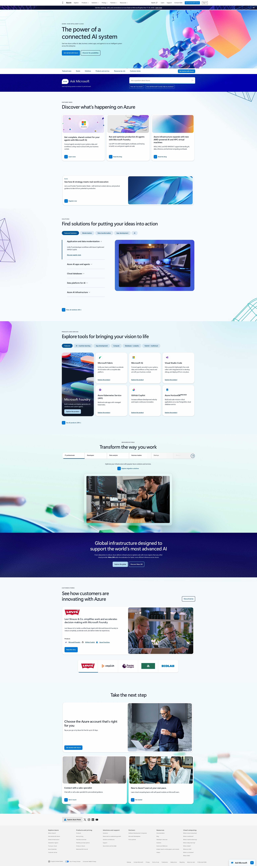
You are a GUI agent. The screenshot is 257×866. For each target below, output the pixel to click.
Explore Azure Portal (74, 820)
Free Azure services (81, 839)
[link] (66, 72)
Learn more (158, 8)
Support (169, 3)
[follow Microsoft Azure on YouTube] (97, 819)
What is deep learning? (189, 842)
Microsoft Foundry (74, 642)
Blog (158, 836)
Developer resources (162, 839)
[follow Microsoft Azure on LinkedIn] (93, 819)
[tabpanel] (128, 271)
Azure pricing (79, 836)
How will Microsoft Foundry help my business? (160, 86)
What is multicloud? (188, 836)
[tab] (70, 233)
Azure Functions (104, 642)
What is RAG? (186, 855)
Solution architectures (108, 839)
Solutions (94, 3)
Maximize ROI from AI (82, 849)
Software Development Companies (137, 833)
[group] (128, 630)
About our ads (191, 862)
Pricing (104, 3)
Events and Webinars (162, 846)
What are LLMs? (187, 849)
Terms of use (155, 862)
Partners (113, 3)
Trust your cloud (52, 846)
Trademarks (165, 862)
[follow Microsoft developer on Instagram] (89, 819)
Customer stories (52, 852)
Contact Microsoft (138, 862)
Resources (123, 3)
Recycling (182, 862)
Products (84, 3)
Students (159, 842)
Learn (162, 3)
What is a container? (188, 852)
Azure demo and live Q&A (109, 846)
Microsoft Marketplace (134, 836)
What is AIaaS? (187, 846)
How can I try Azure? (136, 86)
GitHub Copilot (90, 642)
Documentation (161, 833)
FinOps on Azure (80, 846)
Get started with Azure (192, 3)
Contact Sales (178, 3)
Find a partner (132, 839)
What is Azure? (52, 833)
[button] (88, 666)
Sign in (205, 3)
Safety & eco (173, 862)
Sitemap (129, 862)
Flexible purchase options (83, 842)
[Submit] (192, 80)
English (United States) (57, 861)
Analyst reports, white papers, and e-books (168, 849)
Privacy (148, 862)
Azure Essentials (52, 849)
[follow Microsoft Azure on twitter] (85, 819)
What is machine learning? (190, 839)
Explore (76, 3)
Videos (158, 852)
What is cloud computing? (190, 833)
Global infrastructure (53, 839)
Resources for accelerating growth (112, 836)
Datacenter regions (53, 842)
